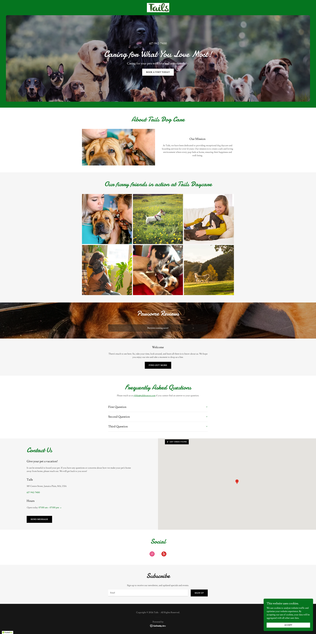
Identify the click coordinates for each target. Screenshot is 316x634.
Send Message (39, 519)
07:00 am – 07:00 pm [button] (49, 507)
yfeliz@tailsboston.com (144, 395)
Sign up (199, 593)
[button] (60, 508)
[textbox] (148, 593)
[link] (158, 7)
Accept (288, 625)
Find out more (158, 365)
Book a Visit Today (158, 72)
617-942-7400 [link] (158, 43)
